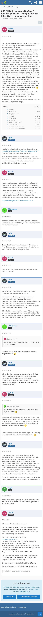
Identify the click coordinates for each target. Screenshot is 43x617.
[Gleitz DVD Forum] (4, 3)
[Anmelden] (35, 2)
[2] (5, 112)
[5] (5, 118)
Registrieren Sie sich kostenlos (14, 589)
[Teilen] (40, 22)
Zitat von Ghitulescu (13, 406)
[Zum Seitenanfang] (40, 614)
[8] (5, 124)
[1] (5, 110)
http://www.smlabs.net (9, 539)
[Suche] (30, 3)
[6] (5, 120)
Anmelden (9, 597)
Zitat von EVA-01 (11, 339)
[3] (5, 114)
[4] (5, 116)
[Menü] (40, 3)
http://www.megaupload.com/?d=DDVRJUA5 (16, 200)
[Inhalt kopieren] (38, 106)
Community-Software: (21, 614)
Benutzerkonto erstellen (29, 597)
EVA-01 (5, 19)
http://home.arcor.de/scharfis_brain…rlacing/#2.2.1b (19, 151)
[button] (35, 106)
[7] (5, 122)
